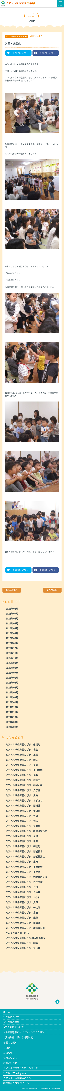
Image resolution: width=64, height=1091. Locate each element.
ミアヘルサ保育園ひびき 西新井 (23, 805)
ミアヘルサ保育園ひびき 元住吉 (23, 892)
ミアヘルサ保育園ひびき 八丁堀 (23, 790)
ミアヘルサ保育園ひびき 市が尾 (23, 871)
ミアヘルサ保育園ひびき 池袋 (22, 820)
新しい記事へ (12, 590)
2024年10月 (12, 717)
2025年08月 (12, 667)
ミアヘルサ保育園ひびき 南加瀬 (23, 922)
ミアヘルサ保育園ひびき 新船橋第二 (25, 856)
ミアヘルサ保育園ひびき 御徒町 (23, 846)
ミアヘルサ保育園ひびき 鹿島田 (23, 780)
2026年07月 (12, 613)
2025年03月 (12, 692)
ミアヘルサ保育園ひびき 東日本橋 (24, 769)
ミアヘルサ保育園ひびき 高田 (22, 912)
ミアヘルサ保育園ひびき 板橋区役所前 (26, 831)
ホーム (6, 1011)
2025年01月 (12, 702)
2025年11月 (12, 653)
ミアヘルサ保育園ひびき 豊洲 (22, 764)
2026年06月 (12, 618)
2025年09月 (12, 662)
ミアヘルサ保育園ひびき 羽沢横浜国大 (25, 938)
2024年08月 (12, 726)
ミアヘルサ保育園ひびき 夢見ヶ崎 (24, 785)
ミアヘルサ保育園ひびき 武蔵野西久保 (26, 876)
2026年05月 (12, 623)
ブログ (6, 1047)
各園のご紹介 (10, 1042)
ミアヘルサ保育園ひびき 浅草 (22, 917)
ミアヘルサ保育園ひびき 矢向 (22, 815)
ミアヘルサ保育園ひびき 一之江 (23, 907)
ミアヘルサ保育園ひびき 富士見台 (24, 866)
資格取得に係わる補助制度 (19, 1037)
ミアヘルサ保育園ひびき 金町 (22, 836)
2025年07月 (12, 672)
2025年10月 (12, 657)
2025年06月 (12, 677)
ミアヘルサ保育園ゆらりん (17, 1078)
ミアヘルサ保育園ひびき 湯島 (22, 775)
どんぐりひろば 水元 (17, 932)
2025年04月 (12, 687)
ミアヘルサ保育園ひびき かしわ (23, 897)
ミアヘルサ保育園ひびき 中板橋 (23, 810)
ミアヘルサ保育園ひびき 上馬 (22, 754)
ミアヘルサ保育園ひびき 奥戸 (22, 902)
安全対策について (14, 1027)
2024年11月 (12, 712)
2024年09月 (12, 722)
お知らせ (7, 1052)
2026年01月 (12, 643)
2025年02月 (12, 697)
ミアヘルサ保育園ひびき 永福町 (23, 744)
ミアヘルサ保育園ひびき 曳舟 (22, 795)
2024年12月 (12, 707)
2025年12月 (12, 648)
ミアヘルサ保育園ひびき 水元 (22, 861)
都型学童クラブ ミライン (16, 1083)
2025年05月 (12, 682)
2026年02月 (12, 638)
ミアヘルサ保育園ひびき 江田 (22, 887)
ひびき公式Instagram (14, 1073)
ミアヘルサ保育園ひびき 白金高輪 (24, 882)
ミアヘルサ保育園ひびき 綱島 (22, 942)
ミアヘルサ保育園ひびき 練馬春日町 (25, 927)
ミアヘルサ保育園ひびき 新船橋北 (24, 851)
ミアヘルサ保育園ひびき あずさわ (24, 800)
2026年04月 (12, 628)
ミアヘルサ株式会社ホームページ (20, 1067)
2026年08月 (12, 608)
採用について (10, 1057)
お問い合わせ (10, 1062)
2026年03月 (12, 633)
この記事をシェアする (20, 53)
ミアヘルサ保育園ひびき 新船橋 (23, 825)
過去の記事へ (52, 590)
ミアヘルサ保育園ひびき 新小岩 (23, 948)
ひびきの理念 (12, 1022)
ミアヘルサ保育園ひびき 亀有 (22, 841)
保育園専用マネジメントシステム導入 (24, 1032)
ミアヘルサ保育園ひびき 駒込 (22, 759)
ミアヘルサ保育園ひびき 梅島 (22, 749)
